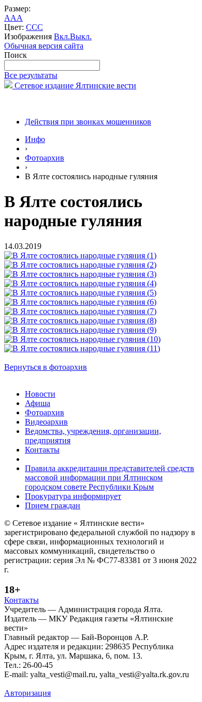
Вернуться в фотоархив (45, 367)
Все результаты (30, 75)
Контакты (42, 449)
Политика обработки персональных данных (82, 683)
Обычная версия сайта (43, 45)
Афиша (37, 403)
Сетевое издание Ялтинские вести (74, 85)
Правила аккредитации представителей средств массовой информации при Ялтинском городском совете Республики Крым (109, 477)
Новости (40, 393)
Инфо (35, 139)
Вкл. (62, 36)
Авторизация (27, 693)
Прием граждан (52, 505)
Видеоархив (46, 421)
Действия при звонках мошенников (88, 121)
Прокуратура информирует (73, 496)
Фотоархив (44, 157)
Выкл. (81, 36)
